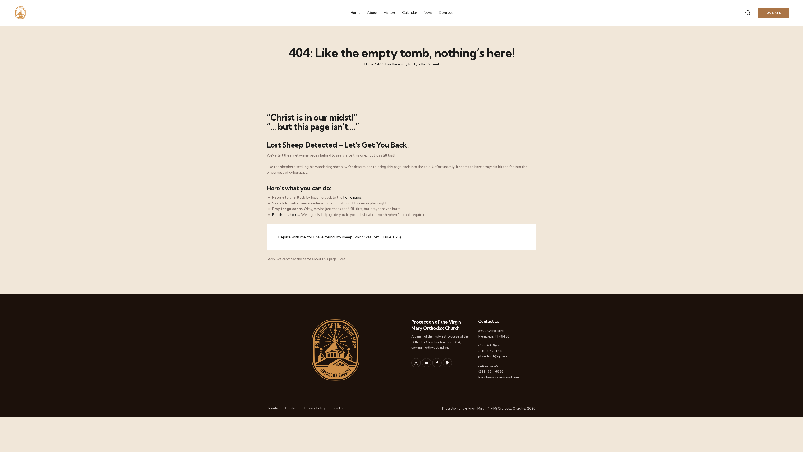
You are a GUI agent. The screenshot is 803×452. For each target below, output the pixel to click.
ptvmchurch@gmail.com (495, 356)
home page (352, 197)
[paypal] (447, 362)
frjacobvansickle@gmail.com (498, 377)
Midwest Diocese (446, 336)
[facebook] (437, 362)
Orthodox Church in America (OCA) (436, 342)
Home (368, 65)
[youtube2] (426, 362)
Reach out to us (285, 214)
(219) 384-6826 (491, 371)
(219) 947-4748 (491, 351)
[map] (416, 362)
